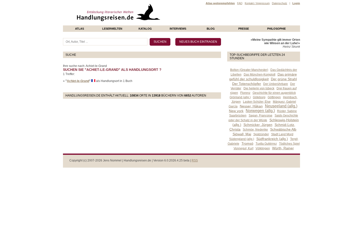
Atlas (79, 28)
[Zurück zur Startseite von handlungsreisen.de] (154, 23)
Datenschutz (279, 3)
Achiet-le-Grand (78, 81)
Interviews (178, 28)
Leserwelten (112, 28)
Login (296, 3)
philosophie (276, 28)
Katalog (145, 28)
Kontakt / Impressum (257, 3)
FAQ (239, 3)
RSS (195, 160)
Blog (211, 28)
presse (243, 28)
